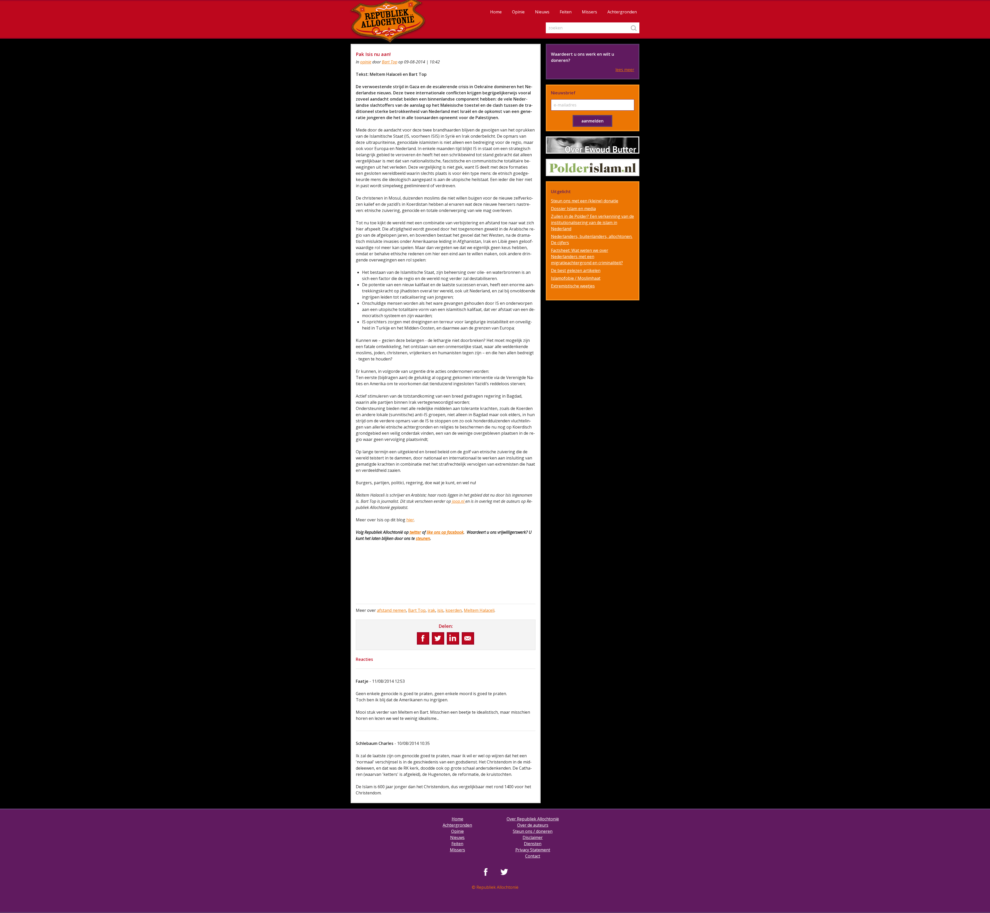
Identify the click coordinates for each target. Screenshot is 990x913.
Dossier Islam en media (573, 208)
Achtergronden (622, 12)
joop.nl (458, 501)
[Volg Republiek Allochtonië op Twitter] (504, 872)
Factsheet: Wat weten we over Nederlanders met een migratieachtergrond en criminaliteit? (587, 257)
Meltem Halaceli (479, 610)
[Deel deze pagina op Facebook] (423, 638)
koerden (454, 610)
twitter (415, 532)
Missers (589, 12)
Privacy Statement (532, 850)
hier (410, 520)
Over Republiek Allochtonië (533, 819)
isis (440, 610)
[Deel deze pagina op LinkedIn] (453, 638)
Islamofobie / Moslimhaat (575, 278)
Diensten (532, 843)
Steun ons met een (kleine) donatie (584, 201)
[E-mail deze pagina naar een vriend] (468, 638)
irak (431, 610)
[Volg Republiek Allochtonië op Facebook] (486, 872)
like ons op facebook (445, 532)
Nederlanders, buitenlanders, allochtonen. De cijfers (591, 239)
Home (496, 12)
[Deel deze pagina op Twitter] (438, 638)
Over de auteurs (532, 825)
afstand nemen (391, 610)
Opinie (518, 12)
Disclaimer (533, 837)
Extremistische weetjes (573, 286)
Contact (532, 856)
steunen (423, 538)
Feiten (566, 12)
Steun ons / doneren (532, 831)
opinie (365, 62)
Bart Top (389, 62)
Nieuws (542, 12)
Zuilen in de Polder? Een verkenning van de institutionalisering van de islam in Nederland (592, 222)
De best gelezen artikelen (575, 270)
